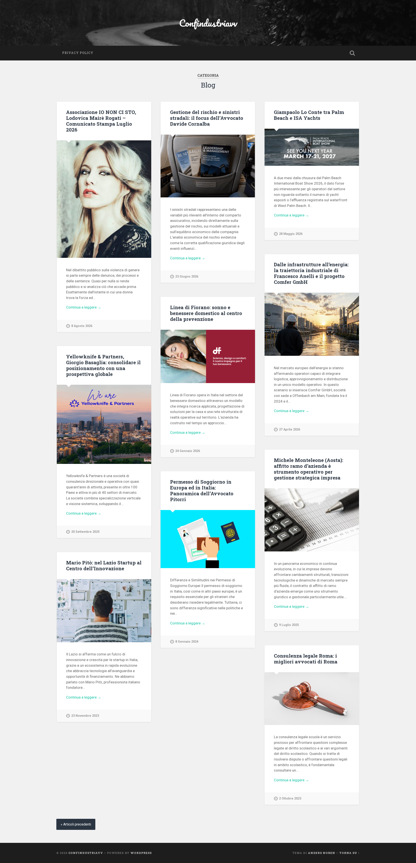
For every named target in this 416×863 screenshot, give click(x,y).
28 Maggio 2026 (290, 234)
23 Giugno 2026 (186, 276)
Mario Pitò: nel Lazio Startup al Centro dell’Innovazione (103, 565)
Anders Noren (321, 853)
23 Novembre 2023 (85, 716)
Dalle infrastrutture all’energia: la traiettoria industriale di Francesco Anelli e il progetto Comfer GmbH (311, 273)
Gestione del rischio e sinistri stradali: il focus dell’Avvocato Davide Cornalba (206, 118)
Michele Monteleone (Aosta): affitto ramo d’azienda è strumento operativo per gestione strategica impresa (308, 469)
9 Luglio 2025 (289, 625)
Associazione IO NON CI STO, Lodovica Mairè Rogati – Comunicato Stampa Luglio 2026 (101, 121)
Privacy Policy (77, 53)
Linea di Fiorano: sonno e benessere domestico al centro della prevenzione (206, 313)
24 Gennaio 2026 (187, 451)
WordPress (141, 853)
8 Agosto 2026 (81, 326)
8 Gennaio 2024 (186, 642)
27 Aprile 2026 (289, 429)
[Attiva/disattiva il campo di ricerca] (352, 53)
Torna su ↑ (349, 853)
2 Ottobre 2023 (290, 798)
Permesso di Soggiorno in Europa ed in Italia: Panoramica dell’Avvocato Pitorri (201, 490)
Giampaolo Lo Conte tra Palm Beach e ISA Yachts (309, 115)
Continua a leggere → (83, 307)
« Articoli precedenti (76, 824)
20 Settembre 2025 (85, 532)
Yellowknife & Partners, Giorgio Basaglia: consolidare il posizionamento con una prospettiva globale (103, 365)
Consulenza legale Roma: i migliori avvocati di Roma (305, 658)
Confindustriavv (208, 23)
